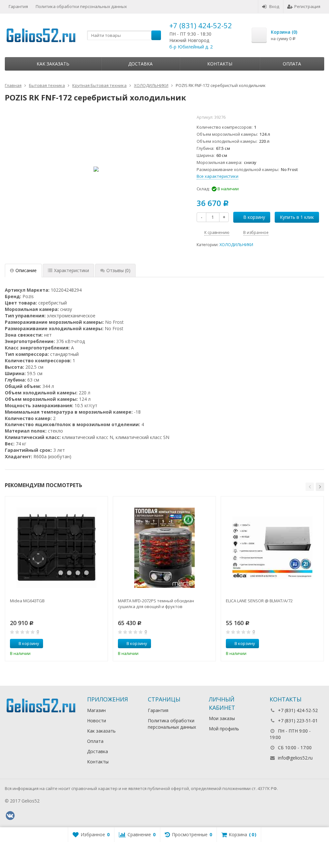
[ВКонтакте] (10, 816)
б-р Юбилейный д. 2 (191, 47)
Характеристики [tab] (71, 270)
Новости (96, 720)
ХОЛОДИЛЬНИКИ (236, 244)
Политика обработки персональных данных (81, 6)
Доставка (140, 64)
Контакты (219, 64)
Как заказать (53, 64)
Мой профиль (224, 729)
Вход (274, 6)
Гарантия (18, 6)
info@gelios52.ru (295, 758)
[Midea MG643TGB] (56, 547)
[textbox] (124, 35)
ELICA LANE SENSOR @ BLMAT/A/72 (259, 601)
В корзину (254, 217)
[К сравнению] (91, 643)
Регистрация (307, 6)
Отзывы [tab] (118, 270)
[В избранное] (100, 643)
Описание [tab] (26, 270)
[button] (310, 487)
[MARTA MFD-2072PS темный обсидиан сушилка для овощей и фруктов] (164, 547)
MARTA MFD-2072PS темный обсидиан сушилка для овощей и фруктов (156, 603)
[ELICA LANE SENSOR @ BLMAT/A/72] (272, 547)
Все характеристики (217, 176)
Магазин (96, 710)
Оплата (292, 64)
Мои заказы (222, 718)
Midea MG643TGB (27, 601)
